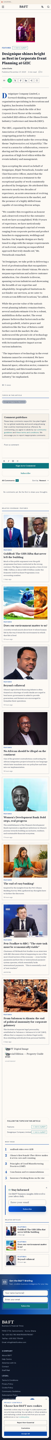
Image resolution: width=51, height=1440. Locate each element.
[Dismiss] (47, 1188)
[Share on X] (15, 80)
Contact (5, 1366)
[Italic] (9, 461)
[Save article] (37, 80)
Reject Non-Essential (25, 1423)
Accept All (25, 1434)
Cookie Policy (7, 1388)
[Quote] (13, 461)
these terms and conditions (27, 432)
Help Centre (7, 1359)
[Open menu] (3, 6)
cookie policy (24, 1417)
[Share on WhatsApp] (9, 80)
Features (6, 48)
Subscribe (25, 473)
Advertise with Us (9, 1363)
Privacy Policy (7, 1384)
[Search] (47, 6)
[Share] (31, 80)
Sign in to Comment (25, 466)
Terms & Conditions (10, 1380)
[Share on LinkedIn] (26, 80)
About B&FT (7, 1355)
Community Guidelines (11, 1391)
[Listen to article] (4, 80)
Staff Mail (6, 1370)
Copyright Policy (8, 1399)
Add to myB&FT (21, 48)
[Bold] (4, 461)
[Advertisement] (25, 1088)
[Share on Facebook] (20, 80)
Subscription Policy (10, 1395)
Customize (25, 1428)
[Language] (42, 7)
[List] (17, 461)
